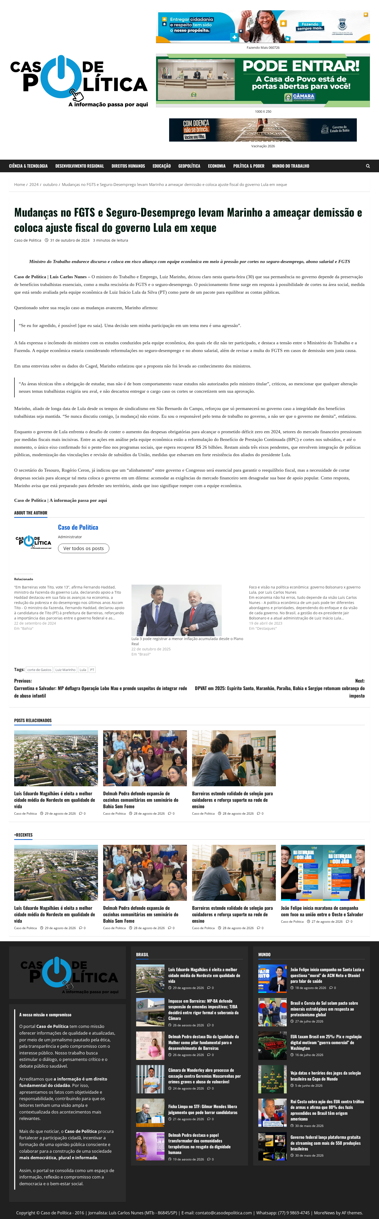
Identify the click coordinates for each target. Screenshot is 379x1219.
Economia (217, 166)
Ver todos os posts (83, 548)
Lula (83, 669)
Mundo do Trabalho (290, 166)
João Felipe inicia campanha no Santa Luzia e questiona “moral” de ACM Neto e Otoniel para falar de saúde (272, 978)
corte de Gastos (39, 669)
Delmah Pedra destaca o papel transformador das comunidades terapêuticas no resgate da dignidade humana (150, 1146)
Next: (280, 688)
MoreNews (324, 1213)
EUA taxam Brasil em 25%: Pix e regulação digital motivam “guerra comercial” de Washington (272, 1046)
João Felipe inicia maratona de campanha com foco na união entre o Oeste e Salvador (322, 911)
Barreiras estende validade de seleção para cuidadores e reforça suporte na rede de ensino (232, 799)
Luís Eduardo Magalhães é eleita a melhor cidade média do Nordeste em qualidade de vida (54, 799)
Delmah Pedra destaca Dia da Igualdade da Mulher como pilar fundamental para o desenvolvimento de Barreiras (150, 1046)
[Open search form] (368, 166)
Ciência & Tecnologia (28, 166)
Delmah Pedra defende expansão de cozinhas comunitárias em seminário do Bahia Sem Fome (140, 799)
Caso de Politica (27, 240)
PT (92, 669)
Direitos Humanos (128, 166)
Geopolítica (189, 166)
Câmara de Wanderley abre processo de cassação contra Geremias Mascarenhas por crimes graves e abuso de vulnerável (150, 1079)
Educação (162, 166)
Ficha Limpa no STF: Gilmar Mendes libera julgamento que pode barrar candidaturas (150, 1113)
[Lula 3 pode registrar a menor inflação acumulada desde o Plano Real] (187, 610)
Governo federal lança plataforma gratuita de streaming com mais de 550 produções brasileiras (272, 1146)
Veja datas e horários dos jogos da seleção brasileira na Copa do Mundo (272, 1079)
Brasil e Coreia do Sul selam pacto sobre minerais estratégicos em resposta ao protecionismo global (272, 1012)
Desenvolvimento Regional (79, 166)
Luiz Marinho (65, 669)
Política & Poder (249, 166)
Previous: (100, 688)
